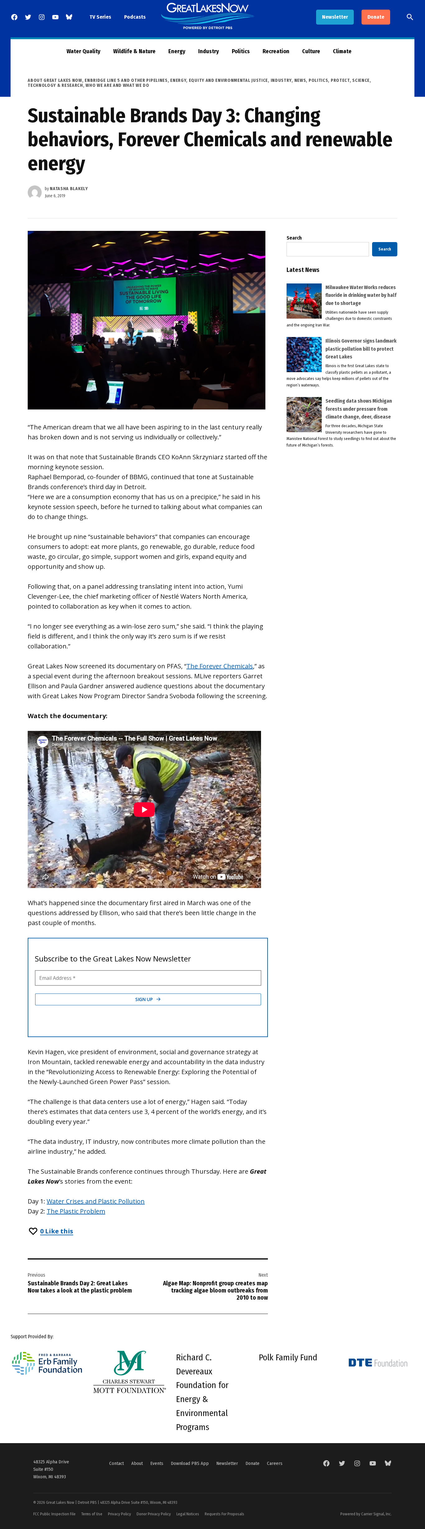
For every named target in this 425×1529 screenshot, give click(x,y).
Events (156, 1463)
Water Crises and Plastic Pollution (96, 1201)
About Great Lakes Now (55, 80)
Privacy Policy (119, 1514)
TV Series (100, 17)
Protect (340, 80)
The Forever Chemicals (219, 666)
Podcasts (135, 17)
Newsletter (335, 17)
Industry (208, 51)
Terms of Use (91, 1514)
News (300, 80)
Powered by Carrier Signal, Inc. (366, 1514)
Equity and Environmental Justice (228, 80)
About (137, 1463)
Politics (241, 51)
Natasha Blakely (69, 188)
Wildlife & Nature (134, 51)
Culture (311, 51)
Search (294, 238)
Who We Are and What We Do (117, 85)
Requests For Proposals (224, 1514)
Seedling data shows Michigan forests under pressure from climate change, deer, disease (358, 409)
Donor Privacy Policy (154, 1514)
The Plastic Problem (76, 1211)
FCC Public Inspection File (54, 1514)
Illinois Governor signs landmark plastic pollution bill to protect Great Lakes (360, 349)
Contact (116, 1463)
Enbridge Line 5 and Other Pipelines (126, 80)
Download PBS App (190, 1463)
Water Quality (83, 51)
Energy (176, 51)
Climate (342, 51)
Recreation (276, 51)
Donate (375, 17)
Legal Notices (187, 1514)
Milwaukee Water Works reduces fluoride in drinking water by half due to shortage (360, 295)
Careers (275, 1463)
